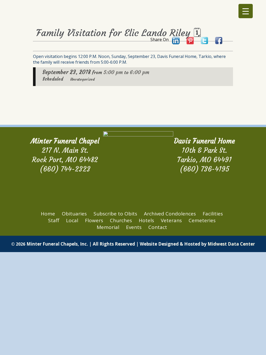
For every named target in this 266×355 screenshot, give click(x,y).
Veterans (171, 220)
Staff (53, 220)
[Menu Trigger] (245, 11)
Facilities (213, 213)
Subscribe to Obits (115, 213)
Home (48, 213)
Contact (157, 227)
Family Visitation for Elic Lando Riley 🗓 (118, 33)
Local (72, 220)
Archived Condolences (170, 213)
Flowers (94, 220)
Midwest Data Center (231, 244)
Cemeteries (202, 220)
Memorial (108, 227)
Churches (121, 220)
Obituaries (74, 213)
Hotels (146, 220)
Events (134, 227)
